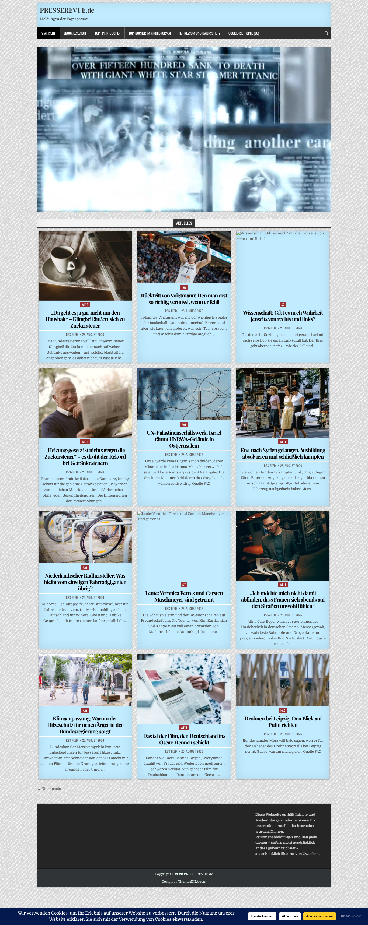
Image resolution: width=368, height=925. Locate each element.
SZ (282, 304)
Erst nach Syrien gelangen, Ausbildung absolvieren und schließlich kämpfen (283, 453)
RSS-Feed (72, 334)
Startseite (48, 33)
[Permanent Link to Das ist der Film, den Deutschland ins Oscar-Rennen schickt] (184, 689)
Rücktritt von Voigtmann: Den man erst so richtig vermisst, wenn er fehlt (184, 298)
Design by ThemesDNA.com (184, 882)
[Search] (326, 33)
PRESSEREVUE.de (67, 10)
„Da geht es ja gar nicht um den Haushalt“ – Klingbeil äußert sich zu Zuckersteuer (85, 319)
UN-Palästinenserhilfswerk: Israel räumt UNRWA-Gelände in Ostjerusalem (184, 439)
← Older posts (49, 789)
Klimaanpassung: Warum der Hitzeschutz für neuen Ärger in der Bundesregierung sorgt (85, 725)
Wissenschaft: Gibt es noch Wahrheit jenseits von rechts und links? (283, 315)
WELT (85, 304)
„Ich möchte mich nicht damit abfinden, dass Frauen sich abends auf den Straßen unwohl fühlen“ (283, 599)
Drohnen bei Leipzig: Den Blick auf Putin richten (283, 721)
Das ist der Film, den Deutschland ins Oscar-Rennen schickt (184, 739)
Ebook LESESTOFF (75, 33)
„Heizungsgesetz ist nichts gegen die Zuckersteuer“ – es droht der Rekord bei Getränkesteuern (85, 456)
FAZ (184, 287)
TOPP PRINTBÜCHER (107, 33)
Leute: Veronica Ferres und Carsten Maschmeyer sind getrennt (184, 596)
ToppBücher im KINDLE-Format (150, 33)
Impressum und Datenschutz (199, 33)
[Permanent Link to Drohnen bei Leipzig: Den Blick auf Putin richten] (282, 680)
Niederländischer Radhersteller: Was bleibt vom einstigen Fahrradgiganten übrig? (85, 582)
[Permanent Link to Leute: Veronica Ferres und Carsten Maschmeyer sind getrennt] (184, 546)
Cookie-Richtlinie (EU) (243, 33)
